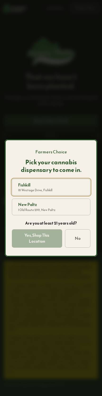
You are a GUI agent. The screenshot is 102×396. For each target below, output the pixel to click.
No (78, 238)
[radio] (51, 187)
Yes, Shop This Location (36, 238)
